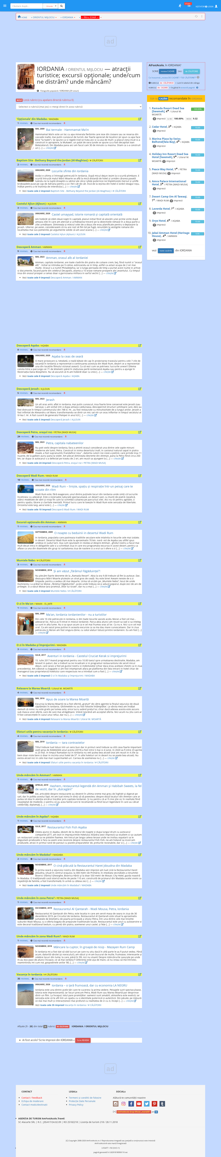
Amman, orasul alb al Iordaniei (67, 258)
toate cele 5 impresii (38, 419)
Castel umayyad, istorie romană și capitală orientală (87, 214)
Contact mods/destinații (34, 1104)
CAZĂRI (163, 98)
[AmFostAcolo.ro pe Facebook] (132, 1102)
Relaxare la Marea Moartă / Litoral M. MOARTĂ (75, 719)
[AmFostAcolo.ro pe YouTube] (139, 1102)
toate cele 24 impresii (39, 462)
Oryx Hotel (159, 220)
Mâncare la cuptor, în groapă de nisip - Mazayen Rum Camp (94, 947)
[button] (64, 123)
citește (50, 147)
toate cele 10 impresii (39, 509)
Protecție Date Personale (82, 1101)
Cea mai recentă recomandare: (47, 123)
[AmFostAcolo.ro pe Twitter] (147, 1102)
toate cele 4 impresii (38, 719)
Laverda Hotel (161, 208)
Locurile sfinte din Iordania (70, 171)
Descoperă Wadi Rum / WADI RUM (70, 509)
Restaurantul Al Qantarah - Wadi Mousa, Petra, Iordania (91, 909)
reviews (23, 123)
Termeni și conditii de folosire (85, 1097)
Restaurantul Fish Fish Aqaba (67, 827)
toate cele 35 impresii (52, 1005)
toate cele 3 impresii (38, 234)
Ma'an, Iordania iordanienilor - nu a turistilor (76, 614)
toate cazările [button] (166, 250)
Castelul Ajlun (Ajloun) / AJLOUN (67, 234)
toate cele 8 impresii (38, 376)
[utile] (180, 6)
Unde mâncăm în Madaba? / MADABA (70, 885)
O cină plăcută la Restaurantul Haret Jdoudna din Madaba (93, 866)
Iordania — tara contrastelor (65, 743)
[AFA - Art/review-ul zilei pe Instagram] (116, 1102)
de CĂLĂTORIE (191, 71)
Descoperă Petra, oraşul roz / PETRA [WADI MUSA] (78, 462)
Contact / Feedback (32, 1097)
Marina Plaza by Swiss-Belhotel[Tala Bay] (166, 140)
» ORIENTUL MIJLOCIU (43, 17)
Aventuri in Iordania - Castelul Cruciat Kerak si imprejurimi (87, 656)
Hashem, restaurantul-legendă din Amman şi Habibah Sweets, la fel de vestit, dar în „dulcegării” (88, 787)
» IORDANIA (67, 17)
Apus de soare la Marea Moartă (67, 699)
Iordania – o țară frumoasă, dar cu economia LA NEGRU (89, 985)
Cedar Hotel (159, 127)
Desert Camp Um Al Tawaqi (169, 196)
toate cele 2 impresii (38, 190)
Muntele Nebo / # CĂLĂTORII (66, 590)
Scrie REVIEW (83, 1040)
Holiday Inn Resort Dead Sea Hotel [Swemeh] (170, 155)
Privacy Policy (76, 1104)
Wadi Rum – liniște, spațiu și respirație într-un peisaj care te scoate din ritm (84, 488)
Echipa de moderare (33, 1101)
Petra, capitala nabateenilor (64, 443)
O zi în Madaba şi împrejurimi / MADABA (72, 675)
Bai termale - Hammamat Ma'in (67, 130)
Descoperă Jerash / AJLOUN (65, 419)
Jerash (50, 400)
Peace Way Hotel (162, 169)
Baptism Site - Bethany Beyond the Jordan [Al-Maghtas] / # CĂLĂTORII (88, 190)
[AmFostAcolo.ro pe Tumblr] (163, 1102)
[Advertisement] (79, 313)
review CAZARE (168, 71)
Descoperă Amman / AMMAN (66, 277)
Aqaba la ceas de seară (67, 356)
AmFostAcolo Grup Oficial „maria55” (133, 1112)
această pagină (188, 87)
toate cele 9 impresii (38, 277)
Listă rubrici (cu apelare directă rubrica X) (45, 100)
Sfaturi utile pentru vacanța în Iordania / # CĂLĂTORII (79, 762)
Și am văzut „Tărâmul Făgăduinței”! (77, 571)
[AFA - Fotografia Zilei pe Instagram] (124, 1102)
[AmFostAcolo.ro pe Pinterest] (155, 1102)
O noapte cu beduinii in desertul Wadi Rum (83, 533)
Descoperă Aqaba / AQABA (64, 376)
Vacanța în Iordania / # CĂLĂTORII (82, 1005)
